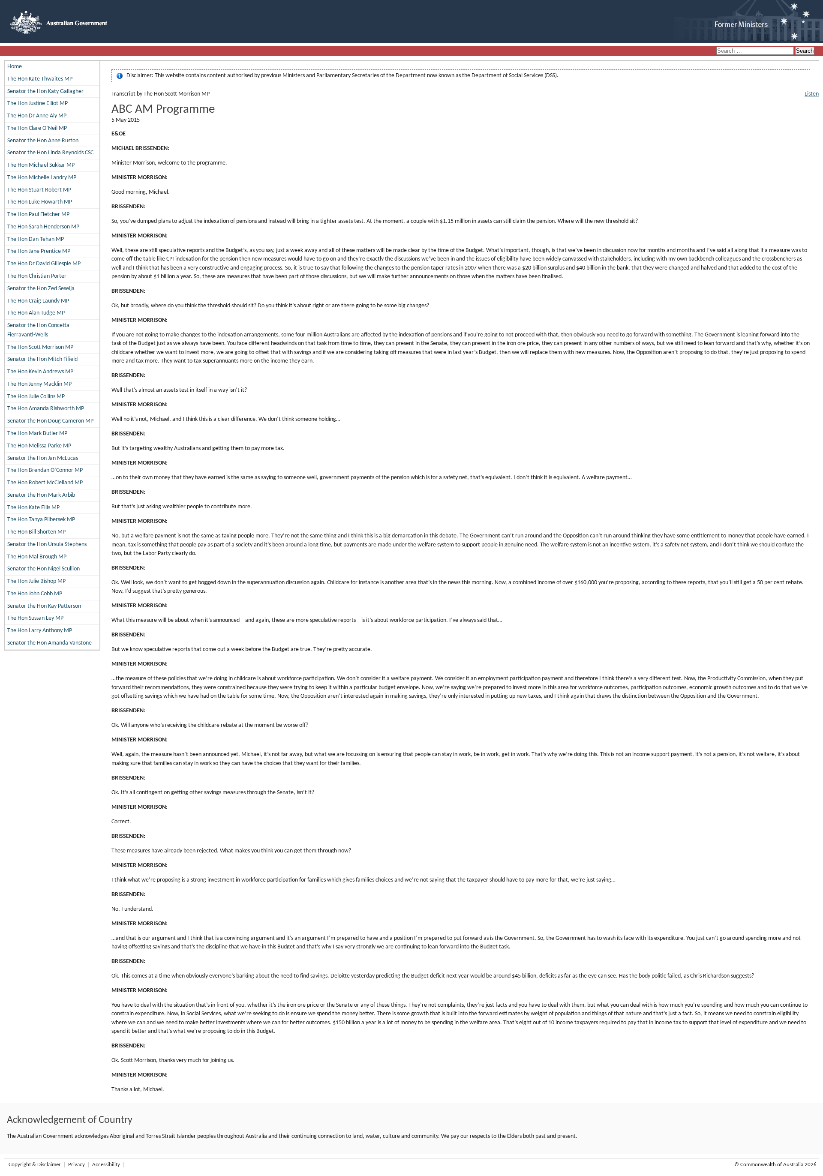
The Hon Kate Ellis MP (33, 507)
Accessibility (106, 1164)
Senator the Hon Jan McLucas (42, 458)
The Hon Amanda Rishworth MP (45, 408)
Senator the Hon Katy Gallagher (45, 91)
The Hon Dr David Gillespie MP (44, 264)
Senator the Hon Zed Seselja (41, 288)
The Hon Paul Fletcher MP (38, 214)
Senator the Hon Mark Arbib (41, 495)
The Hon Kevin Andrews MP (40, 372)
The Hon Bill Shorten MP (36, 532)
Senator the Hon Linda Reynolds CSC (50, 153)
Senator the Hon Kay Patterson (44, 606)
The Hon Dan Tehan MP (35, 239)
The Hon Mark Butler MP (37, 433)
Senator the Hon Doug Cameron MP (50, 421)
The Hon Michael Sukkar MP (41, 165)
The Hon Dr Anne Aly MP (36, 116)
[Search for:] (755, 51)
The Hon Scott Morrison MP (40, 347)
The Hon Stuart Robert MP (39, 190)
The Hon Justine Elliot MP (37, 103)
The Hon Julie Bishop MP (36, 581)
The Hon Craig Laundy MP (38, 301)
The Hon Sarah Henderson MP (43, 227)
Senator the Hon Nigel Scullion (43, 569)
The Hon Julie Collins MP (36, 396)
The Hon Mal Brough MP (36, 557)
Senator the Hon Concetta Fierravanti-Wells (38, 330)
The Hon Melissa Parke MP (39, 446)
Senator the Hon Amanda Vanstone (49, 643)
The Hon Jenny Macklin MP (39, 384)
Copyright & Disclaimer (35, 1164)
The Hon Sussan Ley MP (35, 618)
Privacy (76, 1164)
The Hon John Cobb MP (34, 594)
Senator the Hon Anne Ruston (42, 141)
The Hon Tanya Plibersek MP (41, 519)
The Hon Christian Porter (36, 276)
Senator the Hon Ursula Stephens (47, 544)
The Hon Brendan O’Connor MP (45, 470)
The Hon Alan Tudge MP (36, 313)
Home (14, 66)
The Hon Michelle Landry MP (41, 177)
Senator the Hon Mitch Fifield (42, 359)
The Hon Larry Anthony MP (39, 630)
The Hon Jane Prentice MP (38, 251)
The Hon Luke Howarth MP (39, 202)
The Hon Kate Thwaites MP (39, 79)
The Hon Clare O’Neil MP (37, 128)
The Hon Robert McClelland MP (45, 483)
